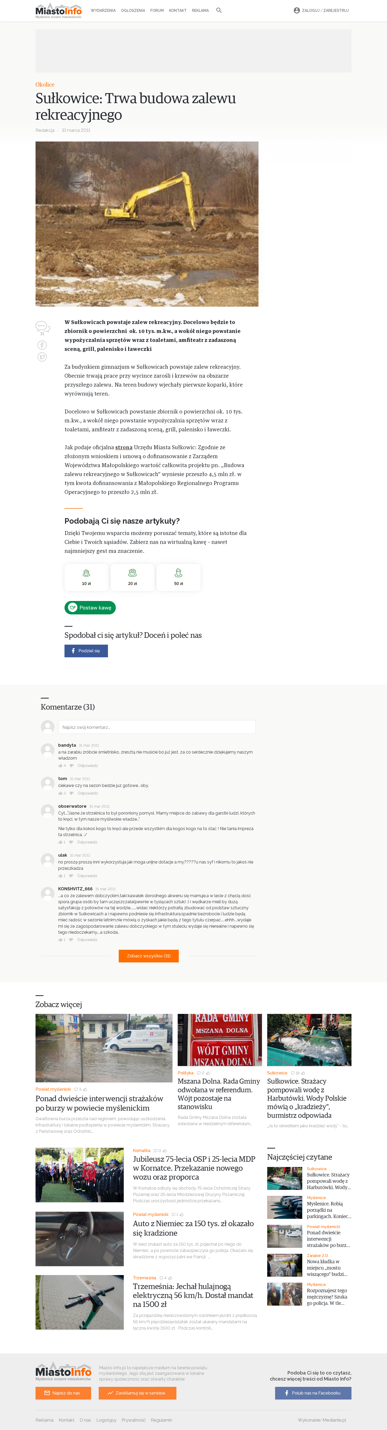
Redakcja (45, 130)
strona (123, 447)
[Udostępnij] (42, 346)
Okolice (45, 85)
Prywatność (134, 1420)
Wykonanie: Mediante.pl (322, 1420)
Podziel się (89, 650)
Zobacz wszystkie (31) (149, 955)
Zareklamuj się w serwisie (140, 1393)
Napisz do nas (66, 1393)
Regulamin (161, 1420)
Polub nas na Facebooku (316, 1393)
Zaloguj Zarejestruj (325, 10)
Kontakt (178, 10)
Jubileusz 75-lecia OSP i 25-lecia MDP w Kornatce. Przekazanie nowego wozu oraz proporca (194, 1168)
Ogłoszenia (133, 10)
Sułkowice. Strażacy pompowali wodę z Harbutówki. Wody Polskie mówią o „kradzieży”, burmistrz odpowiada (306, 1098)
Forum (157, 10)
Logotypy (106, 1420)
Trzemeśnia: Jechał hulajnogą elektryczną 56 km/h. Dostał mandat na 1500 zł (193, 1295)
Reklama (200, 10)
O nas (85, 1420)
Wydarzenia (103, 10)
